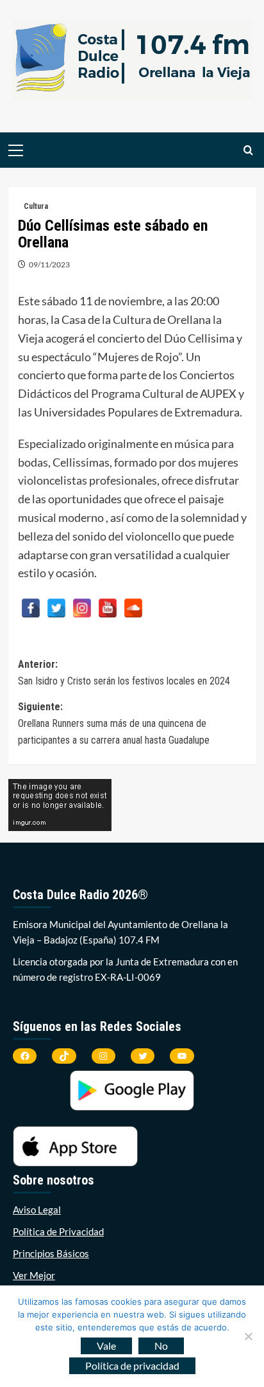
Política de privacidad (132, 1365)
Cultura (36, 206)
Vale (106, 1345)
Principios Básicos (51, 1253)
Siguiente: (114, 723)
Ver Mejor (34, 1275)
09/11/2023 (49, 264)
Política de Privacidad (58, 1231)
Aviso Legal (37, 1209)
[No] (248, 1336)
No (161, 1345)
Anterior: (124, 672)
